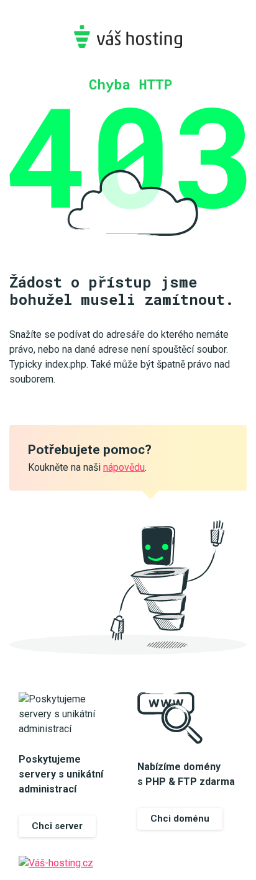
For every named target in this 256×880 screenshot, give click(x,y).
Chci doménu (179, 818)
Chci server (57, 826)
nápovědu (124, 467)
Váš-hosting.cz (128, 36)
